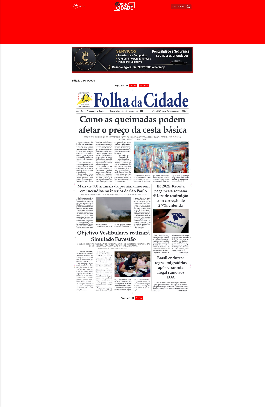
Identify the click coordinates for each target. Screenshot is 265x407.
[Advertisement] (132, 26)
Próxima (133, 86)
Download (144, 86)
